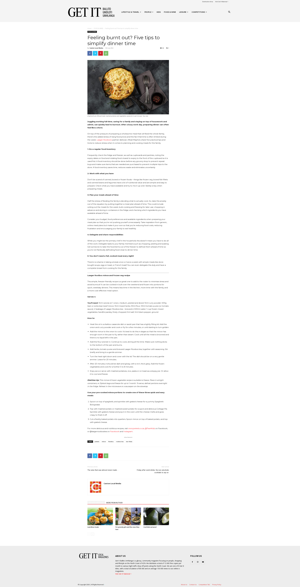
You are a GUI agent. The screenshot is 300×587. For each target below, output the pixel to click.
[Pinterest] (100, 53)
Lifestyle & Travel (130, 12)
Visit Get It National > (221, 1)
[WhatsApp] (106, 53)
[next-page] (92, 534)
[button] (229, 12)
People (147, 12)
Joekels (97, 441)
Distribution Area (207, 1)
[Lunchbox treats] (100, 516)
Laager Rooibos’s (104, 140)
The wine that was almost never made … (102, 470)
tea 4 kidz (129, 441)
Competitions (198, 12)
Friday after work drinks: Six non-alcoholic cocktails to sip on (153, 471)
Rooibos (111, 441)
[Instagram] (198, 562)
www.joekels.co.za (136, 428)
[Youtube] (203, 562)
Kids (159, 12)
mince (104, 441)
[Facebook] (89, 53)
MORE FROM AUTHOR (114, 503)
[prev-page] (88, 534)
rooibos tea (120, 441)
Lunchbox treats (93, 527)
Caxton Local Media (96, 48)
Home (89, 28)
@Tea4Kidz (150, 428)
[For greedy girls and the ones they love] (128, 516)
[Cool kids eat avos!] (156, 516)
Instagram (128, 431)
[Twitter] (95, 53)
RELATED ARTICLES (96, 503)
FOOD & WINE (170, 12)
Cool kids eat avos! (150, 527)
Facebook (114, 431)
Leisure (182, 12)
